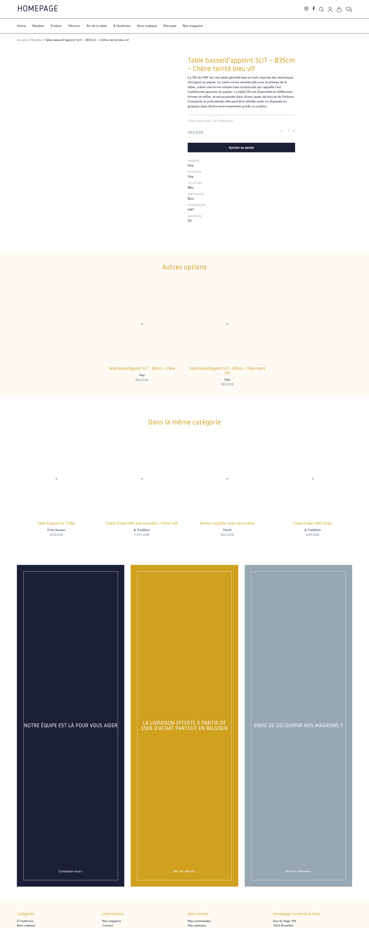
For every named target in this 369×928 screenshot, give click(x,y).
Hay (190, 165)
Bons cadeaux (147, 26)
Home (21, 26)
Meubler (38, 26)
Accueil (22, 40)
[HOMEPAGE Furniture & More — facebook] (313, 9)
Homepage (37, 9)
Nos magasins (193, 26)
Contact (107, 925)
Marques (169, 26)
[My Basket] (339, 9)
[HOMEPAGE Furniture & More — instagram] (306, 9)
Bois (191, 198)
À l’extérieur (122, 26)
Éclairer (56, 26)
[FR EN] (349, 9)
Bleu (191, 187)
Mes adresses (197, 925)
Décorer (74, 26)
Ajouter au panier (241, 147)
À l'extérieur (25, 921)
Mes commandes (199, 921)
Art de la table (96, 26)
